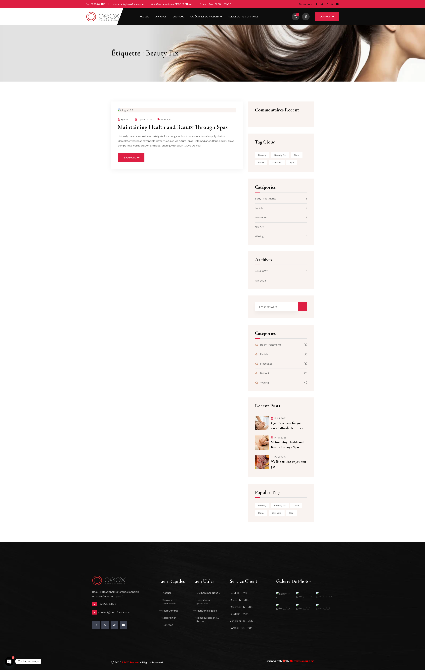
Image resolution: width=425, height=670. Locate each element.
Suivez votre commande (243, 16)
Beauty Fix (280, 155)
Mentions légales (207, 610)
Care (296, 155)
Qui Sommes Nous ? (208, 593)
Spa (292, 162)
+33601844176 (97, 4)
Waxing (259, 236)
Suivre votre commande (170, 601)
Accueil (144, 16)
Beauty (262, 155)
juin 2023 (260, 280)
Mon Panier (169, 618)
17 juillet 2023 (145, 119)
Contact (325, 16)
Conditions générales (203, 601)
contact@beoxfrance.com (129, 4)
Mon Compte (170, 610)
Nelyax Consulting (302, 661)
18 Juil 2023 (280, 418)
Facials (259, 208)
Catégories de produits (205, 16)
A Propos (161, 16)
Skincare (276, 162)
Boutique (178, 16)
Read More (129, 157)
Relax (261, 162)
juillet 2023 (261, 271)
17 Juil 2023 (280, 437)
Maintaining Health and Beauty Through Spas (173, 127)
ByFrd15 (125, 119)
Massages (166, 119)
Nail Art (259, 227)
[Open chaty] (9, 661)
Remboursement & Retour (208, 619)
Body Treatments (265, 198)
